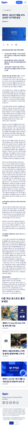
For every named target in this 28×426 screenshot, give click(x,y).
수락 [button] (11, 423)
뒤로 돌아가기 (7, 10)
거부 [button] (17, 423)
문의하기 (19, 2)
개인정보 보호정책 (9, 415)
